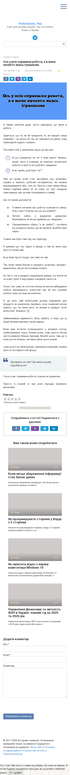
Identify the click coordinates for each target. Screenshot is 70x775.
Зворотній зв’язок (35, 750)
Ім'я (6, 644)
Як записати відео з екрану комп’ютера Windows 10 (28, 565)
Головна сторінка (11, 57)
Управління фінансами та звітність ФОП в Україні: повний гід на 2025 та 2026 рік (34, 612)
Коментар (8, 665)
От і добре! (15, 772)
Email (7, 655)
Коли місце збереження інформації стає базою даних (34, 475)
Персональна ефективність (36, 408)
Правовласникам (12, 754)
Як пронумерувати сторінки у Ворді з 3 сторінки (35, 520)
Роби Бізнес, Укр (30, 23)
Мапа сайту (36, 747)
